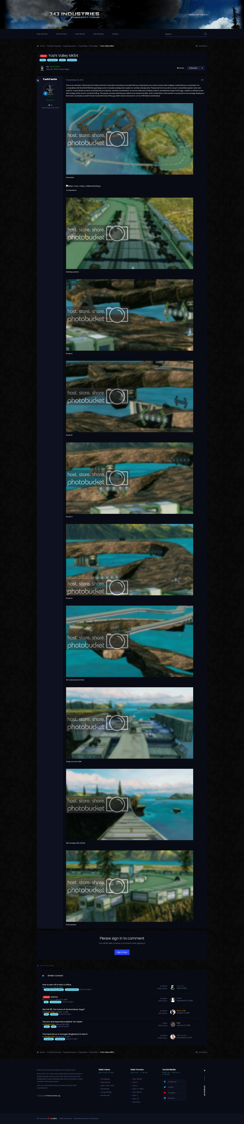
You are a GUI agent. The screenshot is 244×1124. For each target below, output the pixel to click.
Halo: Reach (137, 1092)
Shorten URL (105, 1095)
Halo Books (80, 34)
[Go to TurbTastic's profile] (42, 68)
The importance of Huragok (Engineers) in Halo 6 (64, 1034)
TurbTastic (50, 79)
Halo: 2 (135, 1095)
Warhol (54, 997)
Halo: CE (135, 1099)
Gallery (115, 34)
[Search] (205, 34)
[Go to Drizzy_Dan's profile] (172, 1012)
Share (181, 68)
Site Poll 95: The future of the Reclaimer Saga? (63, 1009)
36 (51, 105)
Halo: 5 (135, 1082)
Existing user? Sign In (197, 14)
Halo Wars (136, 1102)
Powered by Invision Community (85, 1118)
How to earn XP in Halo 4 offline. (56, 985)
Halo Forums (61, 34)
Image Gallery (106, 1092)
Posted (74, 80)
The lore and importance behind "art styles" (62, 1022)
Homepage (105, 1079)
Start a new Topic (107, 1085)
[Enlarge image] (129, 139)
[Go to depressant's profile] (172, 1036)
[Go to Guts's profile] (172, 1024)
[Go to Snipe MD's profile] (172, 987)
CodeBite (53, 1118)
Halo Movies (98, 34)
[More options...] (202, 80)
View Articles (105, 1082)
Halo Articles (42, 34)
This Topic (196, 34)
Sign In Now (122, 952)
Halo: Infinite (137, 1079)
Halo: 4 (135, 1085)
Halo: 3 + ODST (138, 1089)
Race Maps (64, 69)
